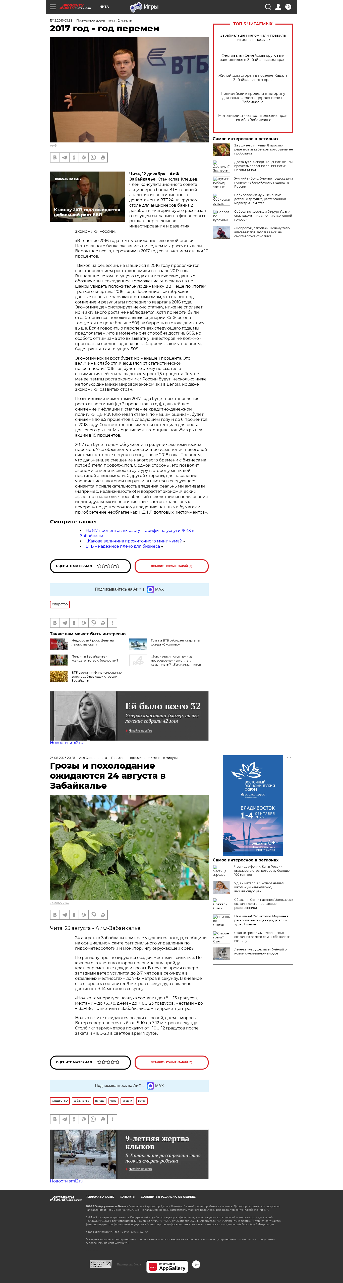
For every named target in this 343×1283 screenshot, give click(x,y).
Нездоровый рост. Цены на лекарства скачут (93, 642)
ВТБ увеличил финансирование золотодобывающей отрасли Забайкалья (97, 676)
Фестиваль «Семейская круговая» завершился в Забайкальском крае (252, 57)
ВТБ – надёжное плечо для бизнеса (123, 546)
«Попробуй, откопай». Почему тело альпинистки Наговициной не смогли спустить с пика (262, 232)
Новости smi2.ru (66, 742)
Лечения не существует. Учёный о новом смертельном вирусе (260, 951)
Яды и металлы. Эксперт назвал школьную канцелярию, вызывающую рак (259, 887)
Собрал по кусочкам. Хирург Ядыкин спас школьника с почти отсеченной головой (263, 215)
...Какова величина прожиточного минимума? (134, 541)
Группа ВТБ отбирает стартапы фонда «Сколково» (175, 642)
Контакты (127, 1196)
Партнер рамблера (129, 1264)
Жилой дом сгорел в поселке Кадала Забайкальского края (253, 77)
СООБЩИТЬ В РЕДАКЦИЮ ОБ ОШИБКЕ (168, 1196)
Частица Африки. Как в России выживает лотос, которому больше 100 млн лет (262, 870)
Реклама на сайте (100, 1196)
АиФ (53, 145)
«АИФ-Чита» (59, 903)
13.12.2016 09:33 (61, 20)
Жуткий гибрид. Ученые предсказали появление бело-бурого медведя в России (263, 182)
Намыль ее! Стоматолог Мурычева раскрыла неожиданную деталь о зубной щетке (261, 920)
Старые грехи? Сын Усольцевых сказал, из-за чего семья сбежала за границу (262, 937)
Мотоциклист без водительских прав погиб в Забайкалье (253, 118)
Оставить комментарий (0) (171, 566)
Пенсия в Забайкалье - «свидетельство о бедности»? (95, 658)
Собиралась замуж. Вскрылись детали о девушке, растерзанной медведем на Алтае (260, 199)
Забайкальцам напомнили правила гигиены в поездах (253, 37)
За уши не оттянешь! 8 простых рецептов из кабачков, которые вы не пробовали (263, 149)
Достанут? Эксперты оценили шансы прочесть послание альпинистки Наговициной (263, 166)
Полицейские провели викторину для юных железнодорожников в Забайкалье (253, 98)
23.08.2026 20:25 (62, 758)
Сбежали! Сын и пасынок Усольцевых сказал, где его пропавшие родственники (263, 904)
